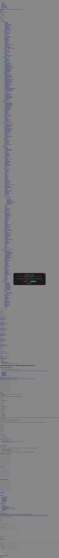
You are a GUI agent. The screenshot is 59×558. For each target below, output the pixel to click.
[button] (29, 283)
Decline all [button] (26, 281)
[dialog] (29, 279)
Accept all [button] (33, 281)
